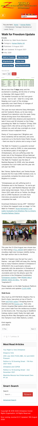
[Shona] (32, 14)
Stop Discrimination (22, 65)
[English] (22, 14)
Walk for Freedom (9, 57)
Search (5, 391)
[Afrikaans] (27, 14)
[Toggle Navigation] (3, 15)
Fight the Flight (23, 57)
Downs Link (18, 304)
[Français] (25, 14)
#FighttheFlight (8, 61)
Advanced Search (9, 400)
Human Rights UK (18, 43)
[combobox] (13, 394)
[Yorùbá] (29, 14)
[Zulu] (31, 14)
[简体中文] (24, 14)
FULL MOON (18, 250)
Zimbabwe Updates (9, 278)
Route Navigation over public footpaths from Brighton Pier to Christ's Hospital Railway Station (19, 211)
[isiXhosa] (34, 14)
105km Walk (20, 61)
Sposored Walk (8, 65)
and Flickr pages (12, 301)
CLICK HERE (26, 288)
